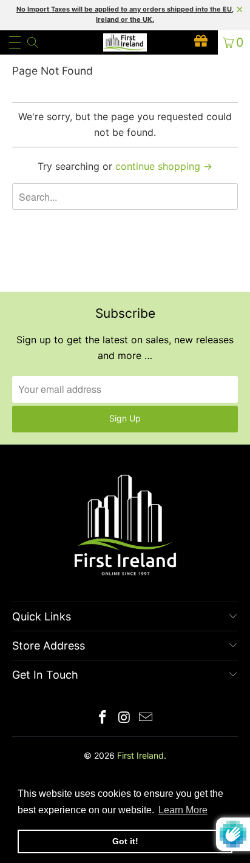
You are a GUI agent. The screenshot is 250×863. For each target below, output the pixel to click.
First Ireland (140, 755)
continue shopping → (163, 166)
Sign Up (125, 418)
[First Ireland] (124, 42)
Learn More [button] (183, 810)
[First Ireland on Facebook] (102, 718)
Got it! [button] (125, 841)
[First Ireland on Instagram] (124, 718)
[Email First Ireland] (146, 718)
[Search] (31, 42)
